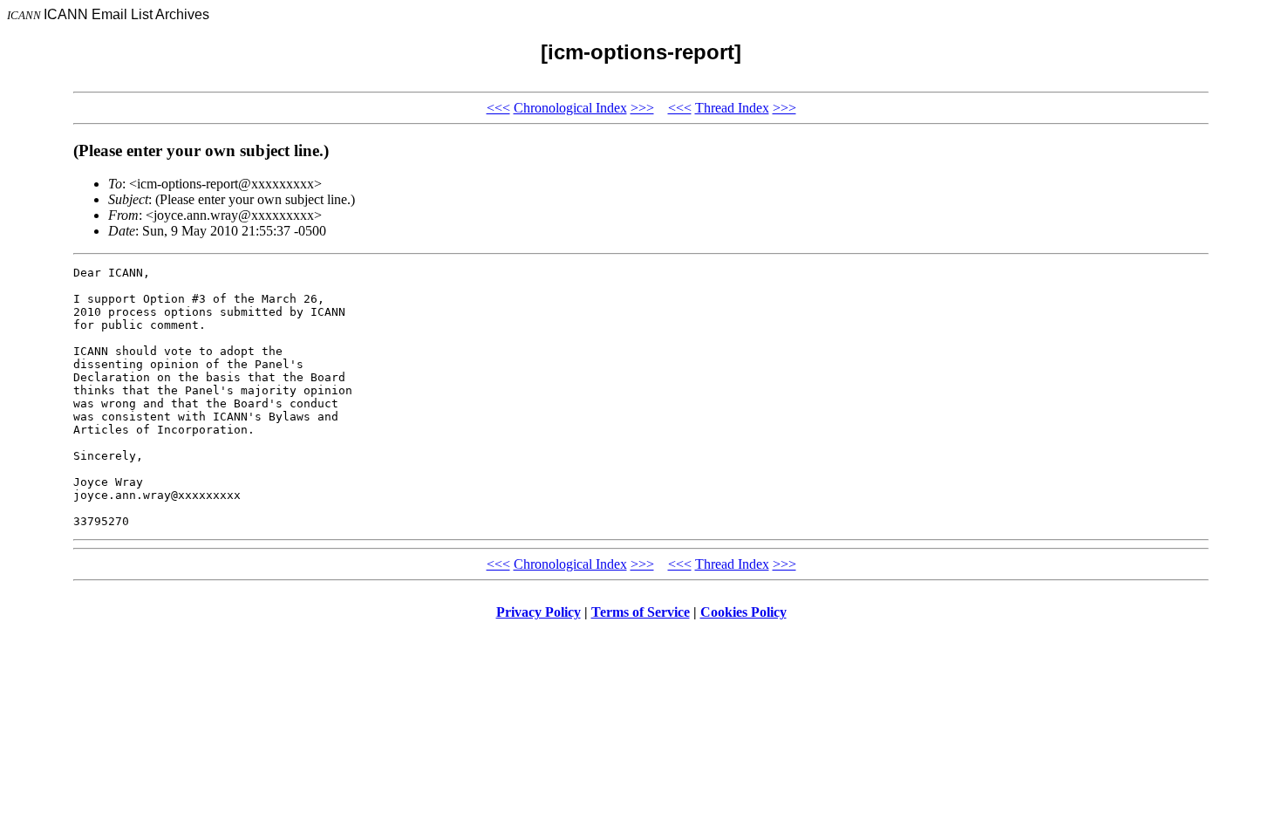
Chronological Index (570, 107)
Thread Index (732, 107)
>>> (642, 107)
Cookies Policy (743, 612)
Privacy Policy (538, 612)
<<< (498, 107)
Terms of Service (640, 612)
